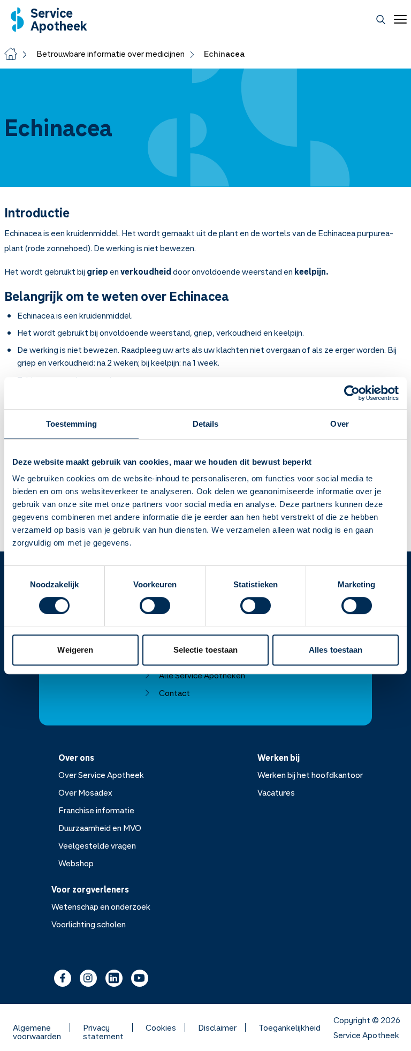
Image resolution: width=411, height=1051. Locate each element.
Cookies (161, 1027)
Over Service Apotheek (101, 775)
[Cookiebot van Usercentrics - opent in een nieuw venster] (352, 393)
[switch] (155, 605)
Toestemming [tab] (71, 423)
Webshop (76, 863)
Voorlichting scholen (88, 924)
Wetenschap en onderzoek (100, 906)
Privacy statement (103, 1027)
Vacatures (276, 792)
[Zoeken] (380, 19)
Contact (174, 693)
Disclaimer (217, 1027)
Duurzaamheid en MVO (99, 828)
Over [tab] (339, 423)
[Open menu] (398, 19)
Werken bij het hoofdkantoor (310, 775)
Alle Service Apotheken (202, 675)
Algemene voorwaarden (37, 1027)
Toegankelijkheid (289, 1027)
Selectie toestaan (205, 649)
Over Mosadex (85, 792)
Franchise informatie (96, 810)
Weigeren (75, 649)
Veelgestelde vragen (97, 845)
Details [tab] (206, 423)
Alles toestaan (335, 649)
